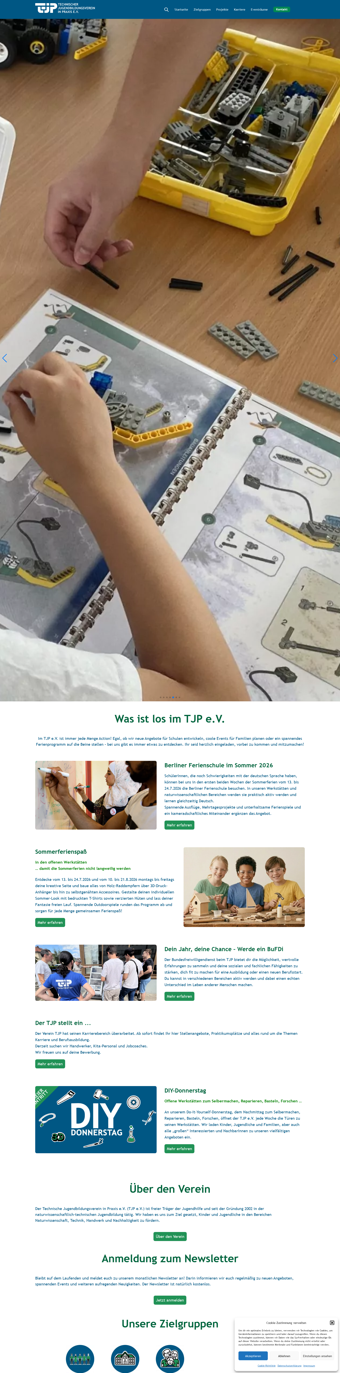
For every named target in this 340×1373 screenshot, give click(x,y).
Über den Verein (170, 1236)
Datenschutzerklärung (289, 1366)
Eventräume (259, 9)
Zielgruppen (202, 9)
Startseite (181, 9)
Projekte (222, 9)
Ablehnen (284, 1356)
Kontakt (281, 9)
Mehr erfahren (179, 825)
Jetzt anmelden (170, 1300)
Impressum (309, 1366)
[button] (332, 1323)
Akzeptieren (253, 1356)
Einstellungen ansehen (317, 1356)
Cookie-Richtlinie (267, 1366)
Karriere (239, 9)
